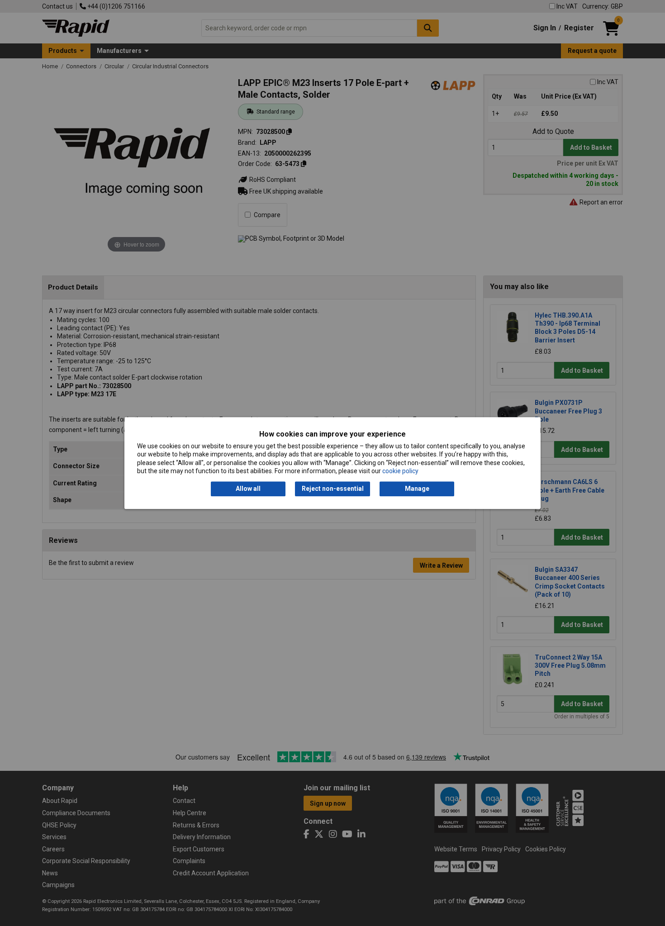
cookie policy (400, 471)
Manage (417, 489)
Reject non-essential (333, 489)
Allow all (248, 489)
